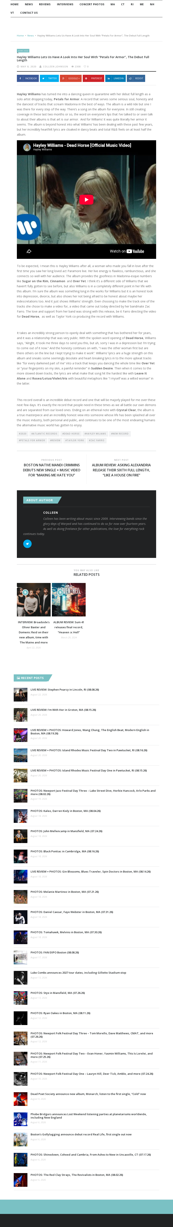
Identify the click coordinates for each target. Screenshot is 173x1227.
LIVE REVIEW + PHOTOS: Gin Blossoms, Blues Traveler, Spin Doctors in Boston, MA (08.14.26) (91, 871)
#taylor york (74, 440)
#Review (55, 440)
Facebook (31, 78)
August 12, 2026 (39, 1018)
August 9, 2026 (38, 1098)
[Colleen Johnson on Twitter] (27, 544)
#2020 (22, 433)
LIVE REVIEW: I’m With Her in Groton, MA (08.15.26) (63, 710)
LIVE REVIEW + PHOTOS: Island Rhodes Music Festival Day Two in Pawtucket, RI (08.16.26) (89, 750)
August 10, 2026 (39, 1078)
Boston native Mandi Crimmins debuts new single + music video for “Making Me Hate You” (51, 470)
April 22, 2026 (34, 647)
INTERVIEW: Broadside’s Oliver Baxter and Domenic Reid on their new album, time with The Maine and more (34, 632)
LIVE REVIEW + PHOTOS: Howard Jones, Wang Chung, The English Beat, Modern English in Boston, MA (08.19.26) (90, 731)
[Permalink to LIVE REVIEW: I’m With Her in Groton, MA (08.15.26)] (20, 715)
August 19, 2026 (39, 798)
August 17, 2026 (39, 957)
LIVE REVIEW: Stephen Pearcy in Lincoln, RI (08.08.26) (65, 689)
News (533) (23, 50)
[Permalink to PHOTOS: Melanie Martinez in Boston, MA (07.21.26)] (20, 897)
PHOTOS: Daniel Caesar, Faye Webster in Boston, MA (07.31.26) (72, 912)
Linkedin (119, 78)
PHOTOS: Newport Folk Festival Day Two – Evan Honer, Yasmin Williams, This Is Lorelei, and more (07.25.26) (92, 1055)
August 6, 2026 (38, 1122)
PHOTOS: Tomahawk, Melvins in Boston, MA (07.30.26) (66, 932)
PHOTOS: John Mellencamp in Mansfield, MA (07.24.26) (66, 831)
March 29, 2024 (69, 637)
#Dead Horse (71, 433)
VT (12, 13)
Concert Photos (92, 4)
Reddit (139, 78)
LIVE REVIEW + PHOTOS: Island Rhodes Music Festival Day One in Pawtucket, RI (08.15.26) (89, 770)
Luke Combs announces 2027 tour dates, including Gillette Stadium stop (78, 972)
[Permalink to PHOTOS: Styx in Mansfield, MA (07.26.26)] (20, 998)
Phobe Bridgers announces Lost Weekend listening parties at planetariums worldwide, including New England (89, 1115)
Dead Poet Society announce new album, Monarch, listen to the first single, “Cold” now (88, 1094)
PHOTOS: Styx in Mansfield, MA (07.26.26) (58, 993)
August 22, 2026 (39, 694)
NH (152, 4)
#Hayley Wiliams (95, 433)
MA (113, 4)
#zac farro (96, 440)
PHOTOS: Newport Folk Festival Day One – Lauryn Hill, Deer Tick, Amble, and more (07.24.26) (92, 1074)
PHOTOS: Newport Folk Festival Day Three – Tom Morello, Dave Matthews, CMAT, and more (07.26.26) (92, 1034)
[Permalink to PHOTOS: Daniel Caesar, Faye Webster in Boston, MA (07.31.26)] (20, 917)
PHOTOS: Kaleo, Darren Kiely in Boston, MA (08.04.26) (66, 811)
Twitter (52, 78)
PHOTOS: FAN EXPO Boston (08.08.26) (55, 952)
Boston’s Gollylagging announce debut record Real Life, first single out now (81, 1134)
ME (142, 4)
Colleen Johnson (55, 66)
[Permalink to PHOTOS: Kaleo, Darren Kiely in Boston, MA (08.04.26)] (20, 816)
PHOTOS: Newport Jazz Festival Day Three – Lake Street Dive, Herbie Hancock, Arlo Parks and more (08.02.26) (93, 792)
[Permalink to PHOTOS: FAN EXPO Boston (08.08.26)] (20, 957)
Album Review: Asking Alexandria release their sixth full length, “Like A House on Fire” (121, 470)
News (29, 4)
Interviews (65, 4)
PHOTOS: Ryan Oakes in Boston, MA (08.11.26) (60, 1013)
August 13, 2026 (39, 977)
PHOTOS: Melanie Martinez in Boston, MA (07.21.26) (65, 892)
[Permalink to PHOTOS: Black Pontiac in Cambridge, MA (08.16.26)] (20, 856)
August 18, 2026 (39, 815)
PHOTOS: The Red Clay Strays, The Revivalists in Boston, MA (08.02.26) (77, 1175)
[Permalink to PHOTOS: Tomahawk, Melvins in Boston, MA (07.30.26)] (20, 937)
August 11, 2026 (39, 1061)
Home (15, 4)
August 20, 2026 (39, 714)
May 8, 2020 (28, 66)
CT (122, 4)
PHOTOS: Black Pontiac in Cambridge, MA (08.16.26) (65, 851)
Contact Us (28, 13)
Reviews (45, 4)
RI (132, 4)
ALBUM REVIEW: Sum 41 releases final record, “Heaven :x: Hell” (68, 627)
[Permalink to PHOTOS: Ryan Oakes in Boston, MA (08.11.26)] (20, 1018)
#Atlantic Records (44, 433)
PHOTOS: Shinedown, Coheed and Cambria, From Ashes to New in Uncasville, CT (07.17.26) (91, 1154)
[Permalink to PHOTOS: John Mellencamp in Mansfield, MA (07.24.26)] (20, 836)
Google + (74, 78)
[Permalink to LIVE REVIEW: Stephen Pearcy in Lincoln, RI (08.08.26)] (20, 695)
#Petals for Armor (32, 440)
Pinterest (96, 78)
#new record (120, 433)
